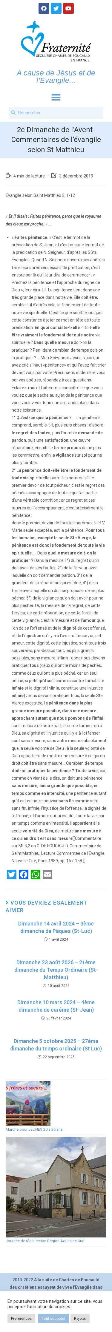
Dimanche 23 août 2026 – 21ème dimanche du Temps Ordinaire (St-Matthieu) (56, 969)
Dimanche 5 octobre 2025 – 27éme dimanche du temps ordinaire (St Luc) (56, 1045)
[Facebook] (44, 8)
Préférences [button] (21, 1318)
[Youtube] (68, 8)
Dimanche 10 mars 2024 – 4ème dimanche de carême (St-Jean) (56, 1006)
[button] (56, 97)
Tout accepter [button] (53, 1318)
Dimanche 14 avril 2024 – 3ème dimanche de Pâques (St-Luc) (56, 927)
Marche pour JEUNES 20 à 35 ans (34, 1129)
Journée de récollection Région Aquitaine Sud (45, 1241)
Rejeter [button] (80, 1318)
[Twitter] (56, 8)
